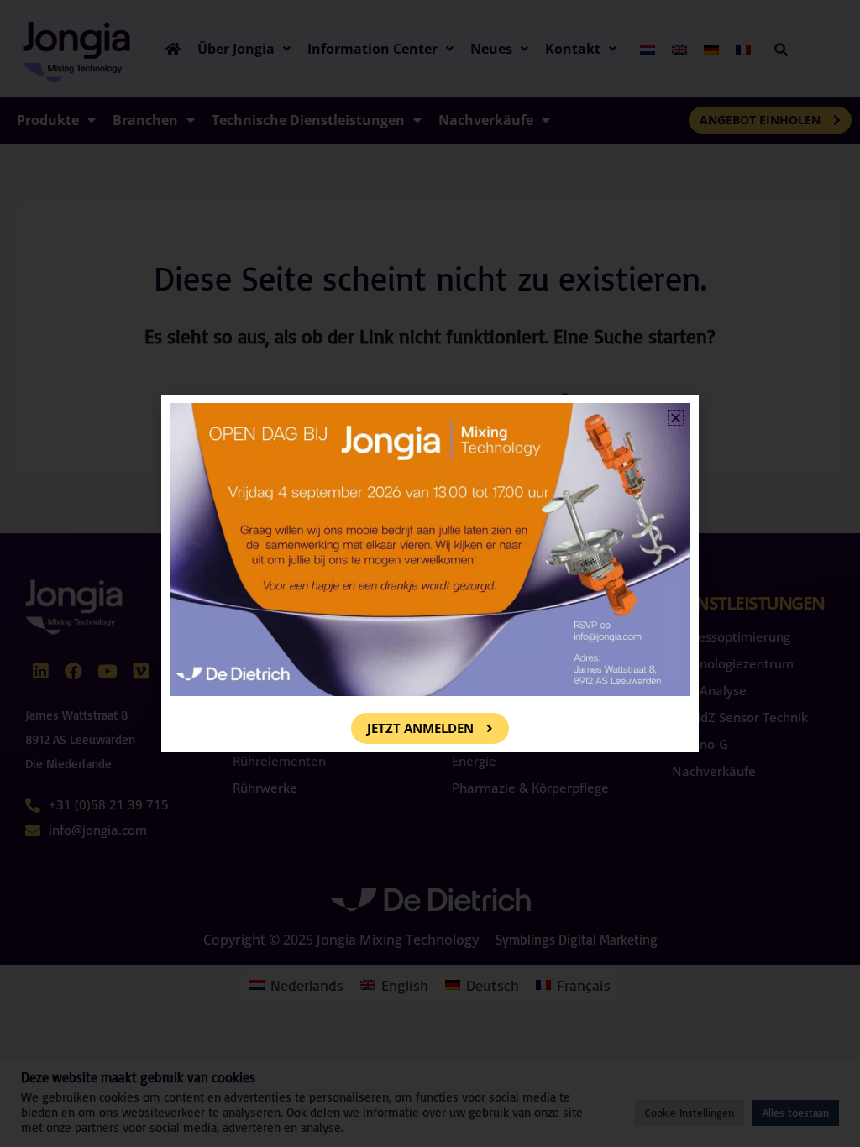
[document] (430, 573)
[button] (675, 417)
